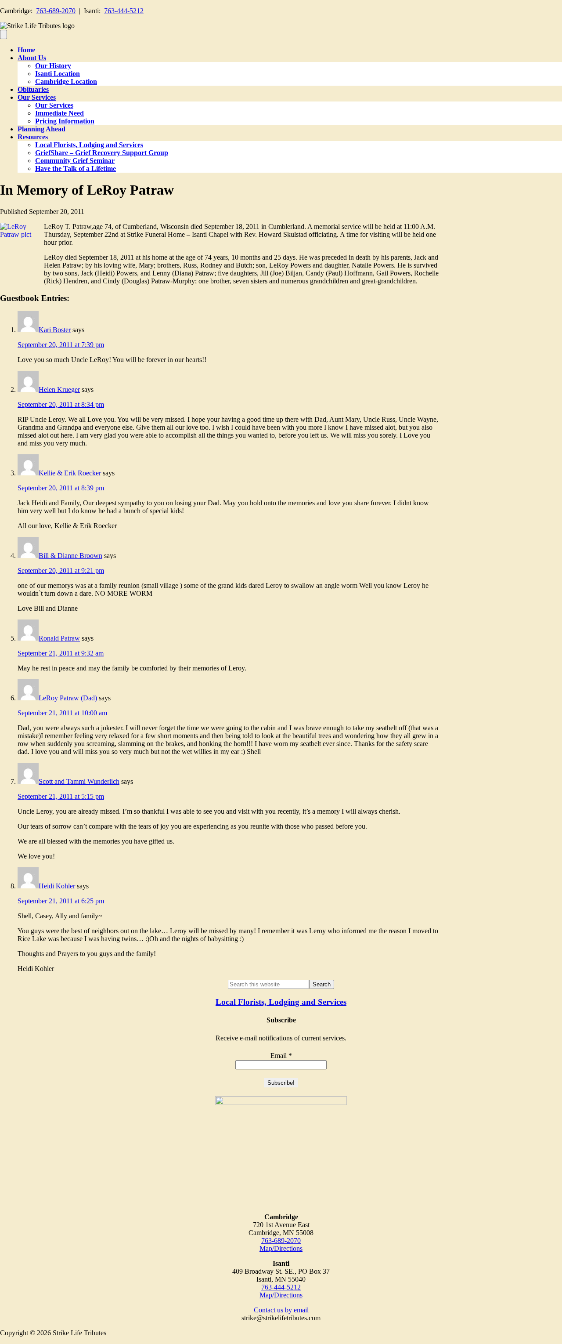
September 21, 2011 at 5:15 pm (61, 796)
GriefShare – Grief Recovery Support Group (101, 152)
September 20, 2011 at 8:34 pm (61, 404)
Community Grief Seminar (75, 160)
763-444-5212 (124, 10)
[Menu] (3, 34)
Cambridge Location (66, 81)
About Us (32, 58)
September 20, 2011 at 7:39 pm (61, 344)
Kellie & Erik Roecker (70, 473)
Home (26, 50)
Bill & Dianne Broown (70, 555)
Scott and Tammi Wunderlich (79, 781)
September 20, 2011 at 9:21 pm (61, 570)
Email (281, 1055)
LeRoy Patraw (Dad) (68, 698)
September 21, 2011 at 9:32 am (61, 653)
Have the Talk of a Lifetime (75, 168)
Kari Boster (55, 329)
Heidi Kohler (57, 886)
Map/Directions (281, 1248)
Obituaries (33, 89)
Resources (33, 137)
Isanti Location (57, 73)
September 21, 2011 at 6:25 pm (61, 901)
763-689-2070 (56, 10)
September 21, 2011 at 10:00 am (62, 713)
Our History (53, 65)
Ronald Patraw (59, 638)
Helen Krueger (59, 389)
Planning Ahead (41, 129)
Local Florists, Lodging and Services (89, 145)
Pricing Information (64, 121)
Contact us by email (281, 1310)
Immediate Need (59, 113)
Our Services (37, 97)
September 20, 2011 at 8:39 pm (61, 488)
